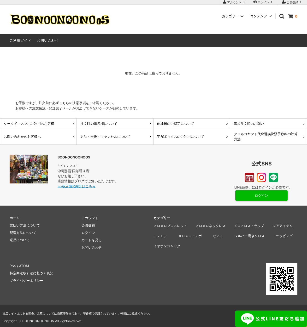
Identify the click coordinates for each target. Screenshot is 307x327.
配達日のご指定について (175, 123)
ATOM (24, 266)
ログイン (263, 2)
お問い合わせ (48, 40)
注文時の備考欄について (98, 123)
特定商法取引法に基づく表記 (31, 273)
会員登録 (292, 2)
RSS (13, 266)
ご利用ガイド (20, 40)
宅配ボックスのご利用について (180, 136)
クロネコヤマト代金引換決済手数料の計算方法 (266, 136)
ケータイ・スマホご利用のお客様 (29, 123)
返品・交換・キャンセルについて (105, 136)
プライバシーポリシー (26, 280)
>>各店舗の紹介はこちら (76, 186)
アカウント (234, 2)
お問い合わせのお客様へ (22, 136)
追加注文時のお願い (249, 123)
